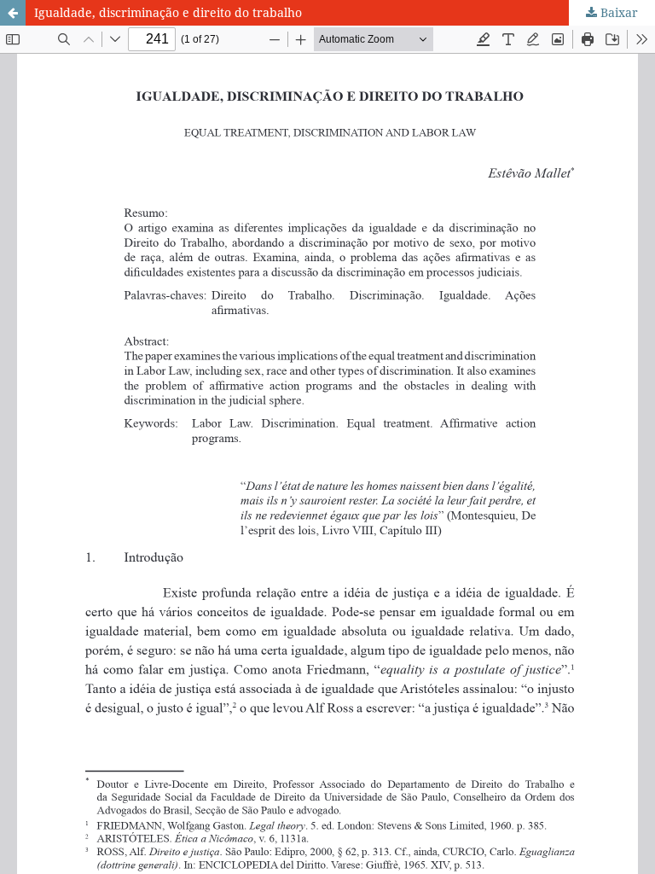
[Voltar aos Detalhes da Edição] (13, 13)
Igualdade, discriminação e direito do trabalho (168, 12)
